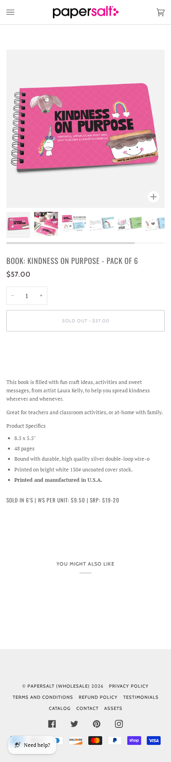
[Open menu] (18, 12)
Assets (113, 708)
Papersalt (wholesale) (58, 686)
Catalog (60, 708)
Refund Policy (98, 697)
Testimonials (141, 697)
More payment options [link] (32, 368)
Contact (87, 708)
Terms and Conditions (43, 697)
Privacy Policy (129, 686)
